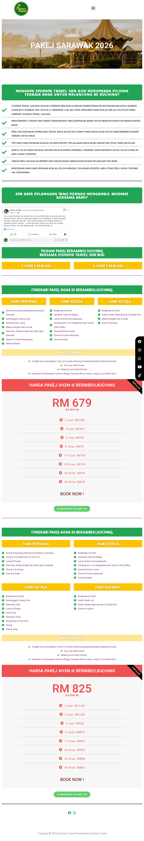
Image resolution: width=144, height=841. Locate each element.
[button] (93, 8)
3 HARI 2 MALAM (36, 265)
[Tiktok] (139, 375)
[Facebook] (69, 812)
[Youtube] (139, 367)
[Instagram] (74, 812)
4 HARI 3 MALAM (108, 265)
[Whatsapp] (139, 358)
